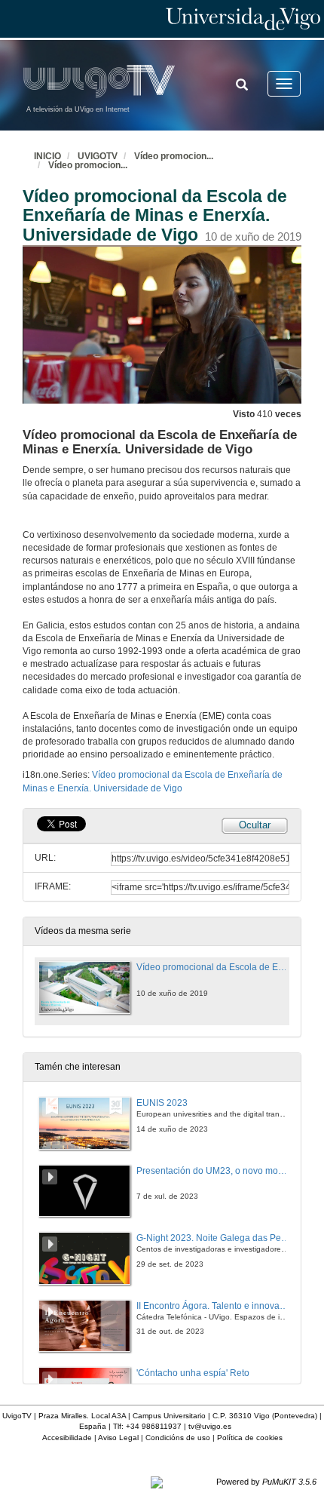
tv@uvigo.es (209, 1426)
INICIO (47, 156)
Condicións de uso (177, 1437)
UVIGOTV (98, 156)
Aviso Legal (118, 1437)
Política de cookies (250, 1437)
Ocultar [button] (255, 825)
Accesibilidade (67, 1437)
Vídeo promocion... (173, 156)
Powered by (266, 1481)
